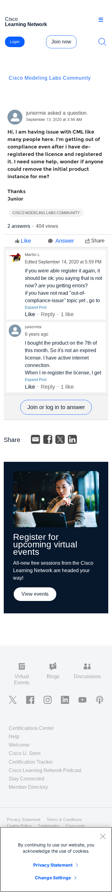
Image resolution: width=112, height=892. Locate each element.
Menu (103, 20)
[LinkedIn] (72, 439)
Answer (64, 241)
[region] (56, 859)
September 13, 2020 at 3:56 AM (54, 120)
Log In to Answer (56, 407)
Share (98, 240)
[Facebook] (48, 439)
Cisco (26, 21)
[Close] (103, 836)
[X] (60, 439)
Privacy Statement (52, 865)
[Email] (35, 439)
